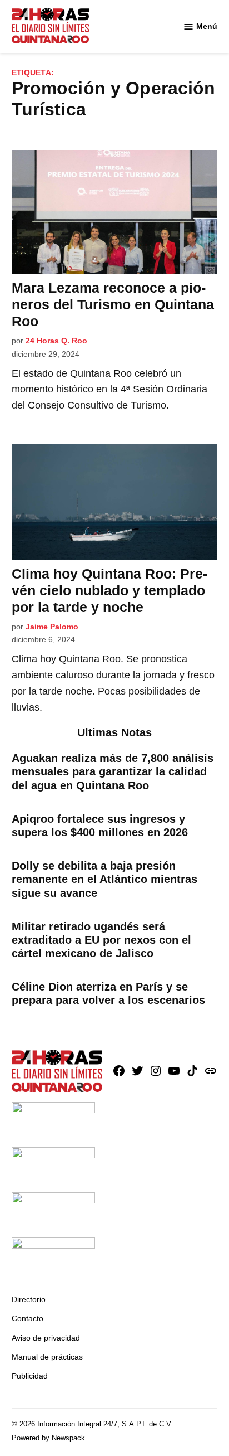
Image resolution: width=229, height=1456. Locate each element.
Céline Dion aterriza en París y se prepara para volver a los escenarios (108, 993)
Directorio (29, 1299)
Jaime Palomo (52, 626)
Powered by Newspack (48, 1438)
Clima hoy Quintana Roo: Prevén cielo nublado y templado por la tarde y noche (109, 590)
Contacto (27, 1318)
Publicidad (30, 1375)
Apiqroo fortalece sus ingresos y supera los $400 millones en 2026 (100, 825)
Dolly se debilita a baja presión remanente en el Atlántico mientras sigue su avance (104, 879)
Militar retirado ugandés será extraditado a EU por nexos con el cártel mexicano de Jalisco (101, 939)
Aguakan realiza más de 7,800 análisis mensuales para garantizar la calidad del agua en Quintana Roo (112, 771)
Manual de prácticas (47, 1356)
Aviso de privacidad (46, 1337)
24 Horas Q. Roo (56, 340)
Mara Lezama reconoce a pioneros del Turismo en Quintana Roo (113, 304)
